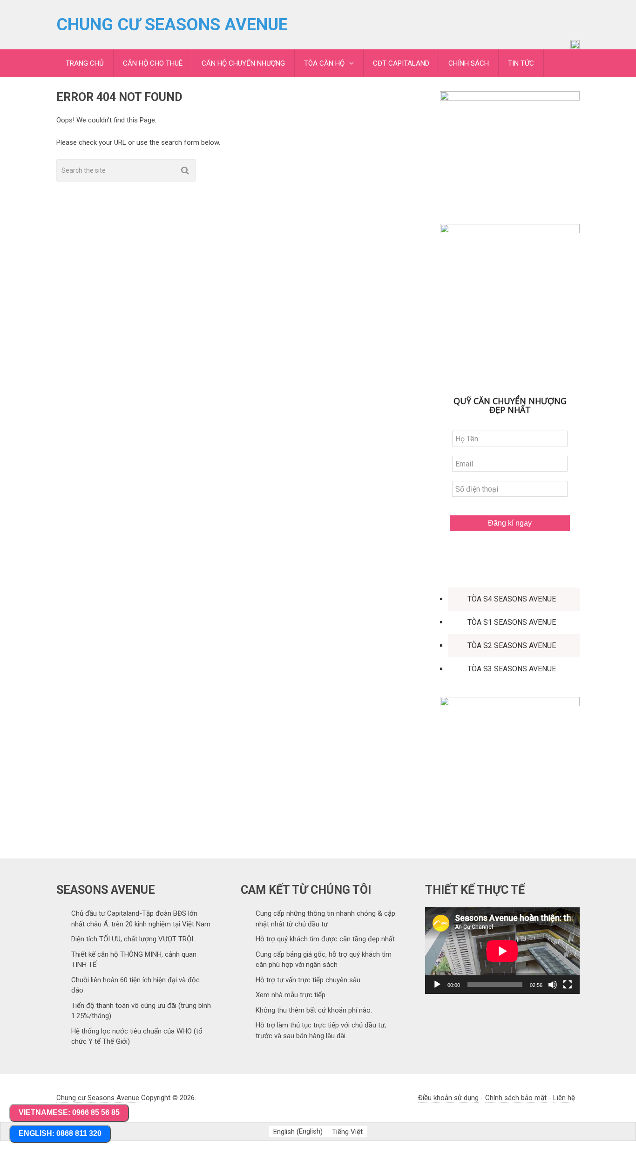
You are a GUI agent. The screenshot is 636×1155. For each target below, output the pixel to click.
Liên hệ (564, 1098)
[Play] (437, 984)
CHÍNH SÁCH (468, 63)
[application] (502, 950)
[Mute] (552, 984)
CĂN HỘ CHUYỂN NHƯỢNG (243, 63)
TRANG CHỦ (85, 63)
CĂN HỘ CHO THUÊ (153, 63)
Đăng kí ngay (510, 523)
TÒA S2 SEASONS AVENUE (511, 645)
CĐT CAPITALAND (401, 63)
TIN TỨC (521, 63)
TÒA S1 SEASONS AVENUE (511, 622)
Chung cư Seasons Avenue (172, 24)
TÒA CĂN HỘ (324, 63)
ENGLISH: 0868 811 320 (60, 1133)
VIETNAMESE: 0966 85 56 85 (69, 1112)
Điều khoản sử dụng (448, 1098)
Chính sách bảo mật (516, 1098)
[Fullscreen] (567, 984)
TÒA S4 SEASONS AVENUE (511, 598)
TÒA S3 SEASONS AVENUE (511, 668)
